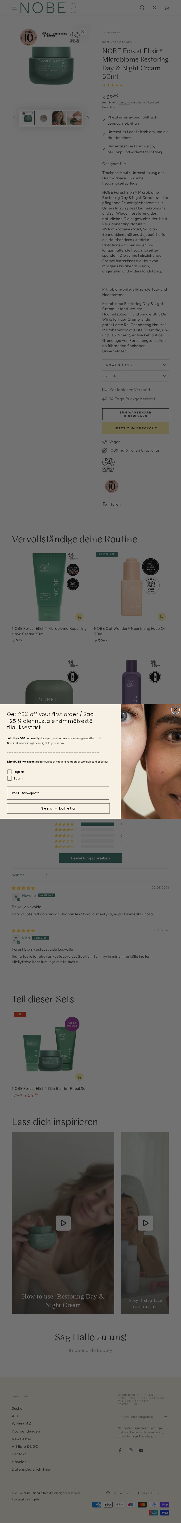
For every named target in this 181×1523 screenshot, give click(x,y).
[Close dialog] (175, 710)
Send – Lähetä (58, 808)
